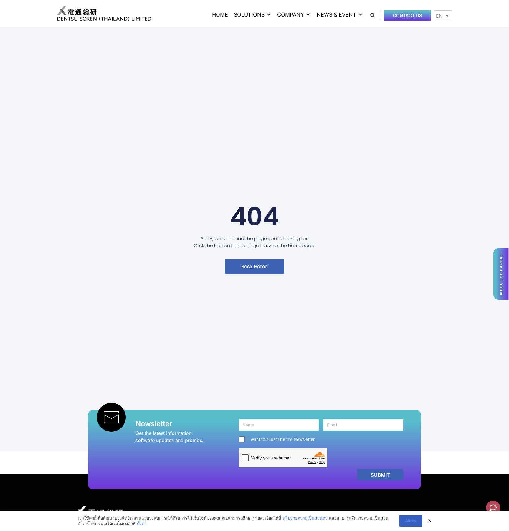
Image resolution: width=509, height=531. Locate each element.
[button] (252, 14)
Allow (411, 520)
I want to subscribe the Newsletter (281, 439)
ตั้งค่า (142, 523)
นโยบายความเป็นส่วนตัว (305, 517)
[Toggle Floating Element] (493, 508)
